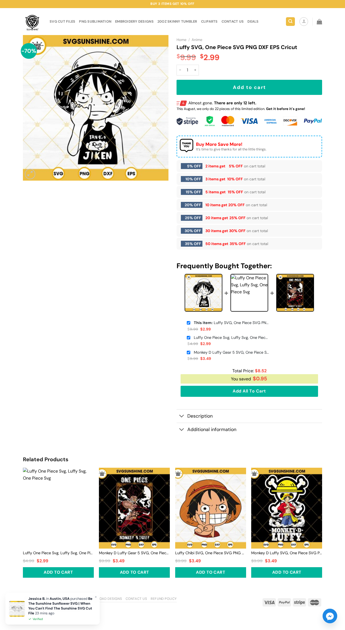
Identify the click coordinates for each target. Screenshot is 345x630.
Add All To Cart (249, 391)
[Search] (290, 21)
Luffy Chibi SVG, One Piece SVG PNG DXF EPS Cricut (210, 552)
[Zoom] (30, 174)
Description (200, 416)
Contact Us (136, 599)
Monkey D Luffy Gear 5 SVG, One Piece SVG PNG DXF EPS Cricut (231, 352)
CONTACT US (233, 21)
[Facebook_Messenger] (330, 616)
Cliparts (209, 21)
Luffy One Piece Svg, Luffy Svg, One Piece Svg (231, 337)
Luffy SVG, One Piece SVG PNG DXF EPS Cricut (231, 322)
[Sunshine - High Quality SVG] (32, 21)
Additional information (211, 429)
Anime (197, 39)
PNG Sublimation (95, 21)
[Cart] (319, 21)
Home (182, 39)
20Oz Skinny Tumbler (177, 21)
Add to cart (249, 87)
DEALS (252, 21)
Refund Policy (164, 599)
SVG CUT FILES (62, 21)
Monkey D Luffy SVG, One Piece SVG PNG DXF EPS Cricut (286, 552)
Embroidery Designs (134, 21)
